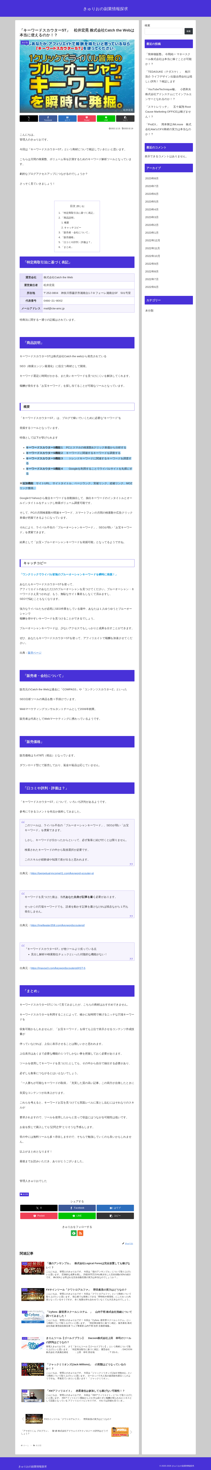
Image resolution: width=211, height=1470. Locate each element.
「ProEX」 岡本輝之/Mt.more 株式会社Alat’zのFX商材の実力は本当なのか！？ (168, 129)
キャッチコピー (72, 227)
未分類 (25, 1194)
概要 (66, 222)
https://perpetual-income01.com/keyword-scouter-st (62, 873)
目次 (73, 206)
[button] (125, 118)
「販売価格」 (68, 237)
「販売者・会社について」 (76, 232)
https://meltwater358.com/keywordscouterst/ (58, 925)
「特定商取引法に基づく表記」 (78, 213)
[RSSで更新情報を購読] (80, 1233)
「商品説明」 (68, 217)
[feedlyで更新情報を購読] (74, 1233)
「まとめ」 (67, 247)
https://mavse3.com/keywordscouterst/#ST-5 (58, 968)
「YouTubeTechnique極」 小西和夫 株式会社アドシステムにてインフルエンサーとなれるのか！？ (169, 94)
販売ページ (34, 652)
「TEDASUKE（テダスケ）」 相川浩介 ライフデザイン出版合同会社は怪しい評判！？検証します (168, 76)
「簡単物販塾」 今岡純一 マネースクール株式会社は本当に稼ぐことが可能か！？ (168, 59)
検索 (147, 25)
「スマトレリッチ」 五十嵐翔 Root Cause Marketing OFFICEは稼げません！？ (168, 111)
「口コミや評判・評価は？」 (77, 242)
